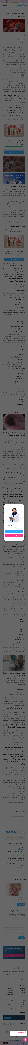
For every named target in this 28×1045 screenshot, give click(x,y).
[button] (5, 506)
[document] (14, 522)
